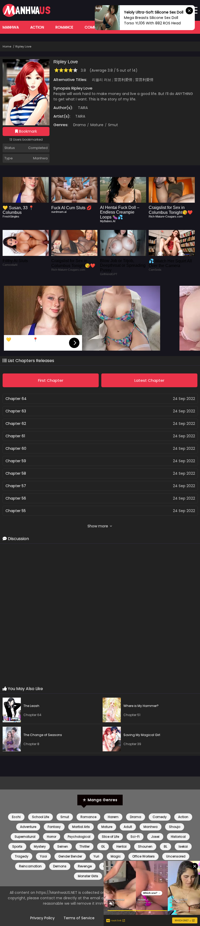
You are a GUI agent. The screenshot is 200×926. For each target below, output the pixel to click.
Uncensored (175, 856)
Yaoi (43, 856)
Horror (51, 836)
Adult (128, 827)
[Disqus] (100, 615)
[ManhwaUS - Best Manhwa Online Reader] (26, 15)
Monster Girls (88, 876)
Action (37, 27)
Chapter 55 (15, 510)
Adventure (28, 827)
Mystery (40, 846)
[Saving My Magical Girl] (113, 740)
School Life (40, 817)
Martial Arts (81, 827)
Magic (116, 856)
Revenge (85, 866)
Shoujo (174, 827)
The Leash (31, 706)
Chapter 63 (15, 411)
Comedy (160, 817)
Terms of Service (79, 918)
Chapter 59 (15, 461)
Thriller (84, 846)
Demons (59, 866)
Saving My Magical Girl (141, 735)
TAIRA (83, 107)
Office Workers (143, 856)
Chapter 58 (15, 473)
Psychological (79, 836)
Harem (113, 817)
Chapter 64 (16, 398)
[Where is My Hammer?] (113, 711)
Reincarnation (30, 866)
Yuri (96, 856)
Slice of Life (110, 836)
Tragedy (21, 856)
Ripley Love (23, 46)
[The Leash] (13, 711)
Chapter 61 (15, 436)
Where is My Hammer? (141, 706)
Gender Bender (70, 856)
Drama (79, 124)
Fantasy (54, 827)
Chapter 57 (15, 485)
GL (103, 846)
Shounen (145, 846)
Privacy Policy (42, 918)
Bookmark (27, 131)
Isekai (183, 846)
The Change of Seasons (42, 735)
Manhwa (11, 27)
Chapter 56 (15, 498)
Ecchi (16, 817)
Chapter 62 (15, 423)
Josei (155, 836)
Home (7, 46)
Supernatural (25, 836)
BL (165, 846)
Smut (112, 124)
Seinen (62, 846)
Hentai (121, 846)
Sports (17, 846)
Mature (96, 124)
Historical (178, 836)
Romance (64, 27)
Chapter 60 (15, 448)
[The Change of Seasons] (13, 740)
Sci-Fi (135, 836)
